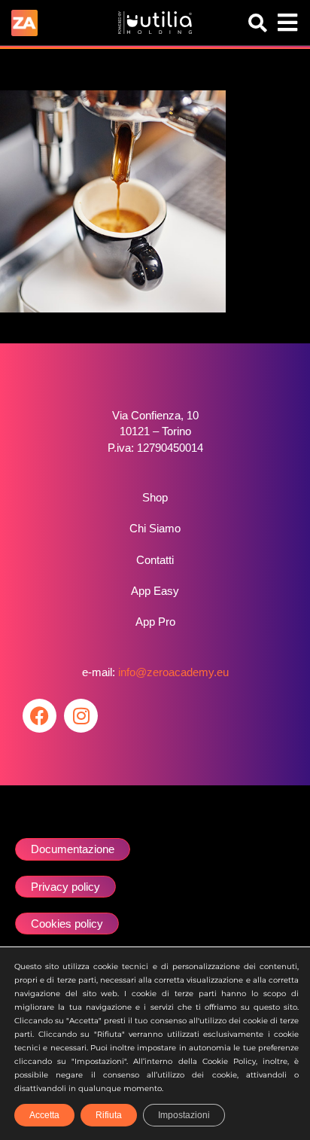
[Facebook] (39, 716)
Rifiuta (109, 1115)
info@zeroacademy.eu (173, 672)
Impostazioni (184, 1115)
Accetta (44, 1115)
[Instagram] (81, 716)
